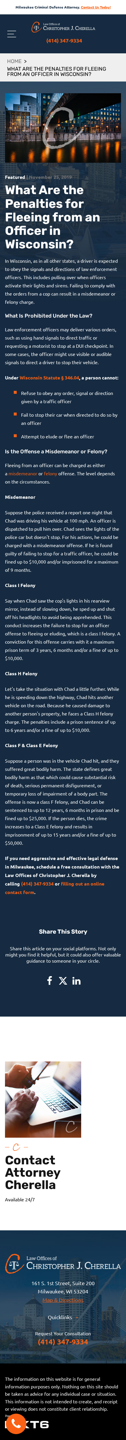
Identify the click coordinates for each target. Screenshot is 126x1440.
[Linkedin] (76, 981)
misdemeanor (22, 473)
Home (14, 62)
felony (50, 473)
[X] (63, 981)
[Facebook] (49, 981)
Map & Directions (63, 1300)
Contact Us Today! (96, 7)
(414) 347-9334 (64, 40)
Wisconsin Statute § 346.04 (49, 377)
